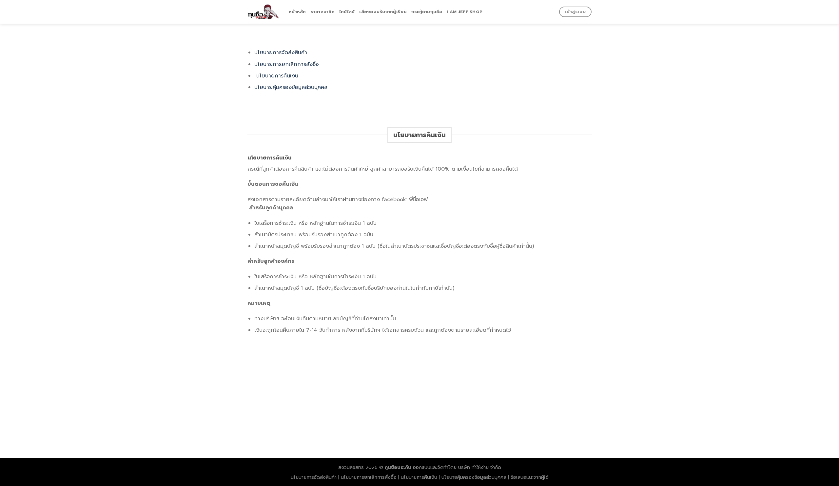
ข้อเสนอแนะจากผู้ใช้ (530, 477)
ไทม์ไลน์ (347, 12)
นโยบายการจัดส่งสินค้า (280, 52)
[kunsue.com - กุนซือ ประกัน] (263, 11)
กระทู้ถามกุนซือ (426, 12)
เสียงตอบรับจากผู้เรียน (382, 12)
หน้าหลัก (297, 12)
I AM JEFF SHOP (465, 12)
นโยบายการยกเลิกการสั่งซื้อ (286, 64)
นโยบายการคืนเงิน (277, 76)
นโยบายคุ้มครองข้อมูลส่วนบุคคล (290, 87)
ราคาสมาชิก (323, 12)
